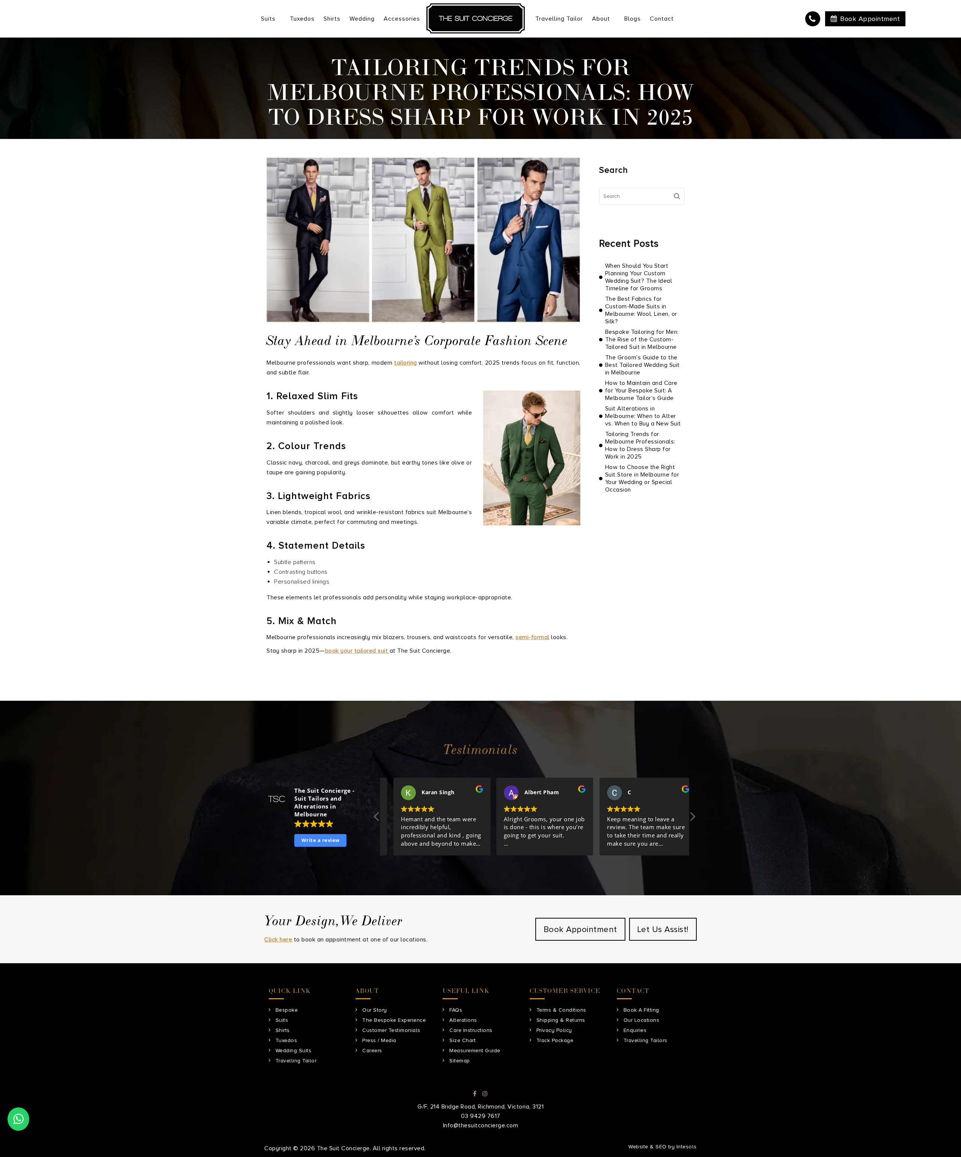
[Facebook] (475, 1094)
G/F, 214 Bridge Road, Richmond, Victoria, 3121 (480, 1106)
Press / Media (379, 1040)
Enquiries (635, 1030)
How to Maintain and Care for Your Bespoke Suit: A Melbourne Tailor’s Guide (641, 390)
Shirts (283, 1030)
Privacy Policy (554, 1030)
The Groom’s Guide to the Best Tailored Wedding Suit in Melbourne (642, 365)
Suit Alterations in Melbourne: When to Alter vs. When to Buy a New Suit (643, 416)
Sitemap (459, 1060)
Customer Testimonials (391, 1030)
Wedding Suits (294, 1050)
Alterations (463, 1020)
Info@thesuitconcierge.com (480, 1125)
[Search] (677, 196)
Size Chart (462, 1040)
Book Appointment (870, 19)
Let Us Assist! (662, 930)
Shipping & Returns (560, 1020)
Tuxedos (286, 1040)
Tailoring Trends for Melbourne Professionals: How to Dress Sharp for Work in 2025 (640, 445)
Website (638, 1146)
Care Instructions (471, 1030)
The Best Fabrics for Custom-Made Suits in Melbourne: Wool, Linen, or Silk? (641, 310)
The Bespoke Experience (394, 1020)
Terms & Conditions (561, 1010)
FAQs (455, 1010)
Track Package (555, 1040)
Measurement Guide (474, 1050)
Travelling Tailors (645, 1040)
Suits (282, 1020)
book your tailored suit (357, 651)
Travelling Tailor (296, 1060)
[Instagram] (485, 1094)
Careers (372, 1050)
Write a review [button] (320, 840)
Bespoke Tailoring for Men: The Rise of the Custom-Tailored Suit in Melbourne (642, 339)
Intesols (686, 1146)
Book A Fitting (641, 1010)
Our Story (374, 1010)
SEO (661, 1146)
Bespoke (287, 1010)
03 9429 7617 (812, 18)
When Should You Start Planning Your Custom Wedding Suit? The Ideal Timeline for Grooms (638, 277)
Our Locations (642, 1020)
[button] (692, 818)
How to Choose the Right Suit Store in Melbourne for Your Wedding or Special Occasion (642, 478)
